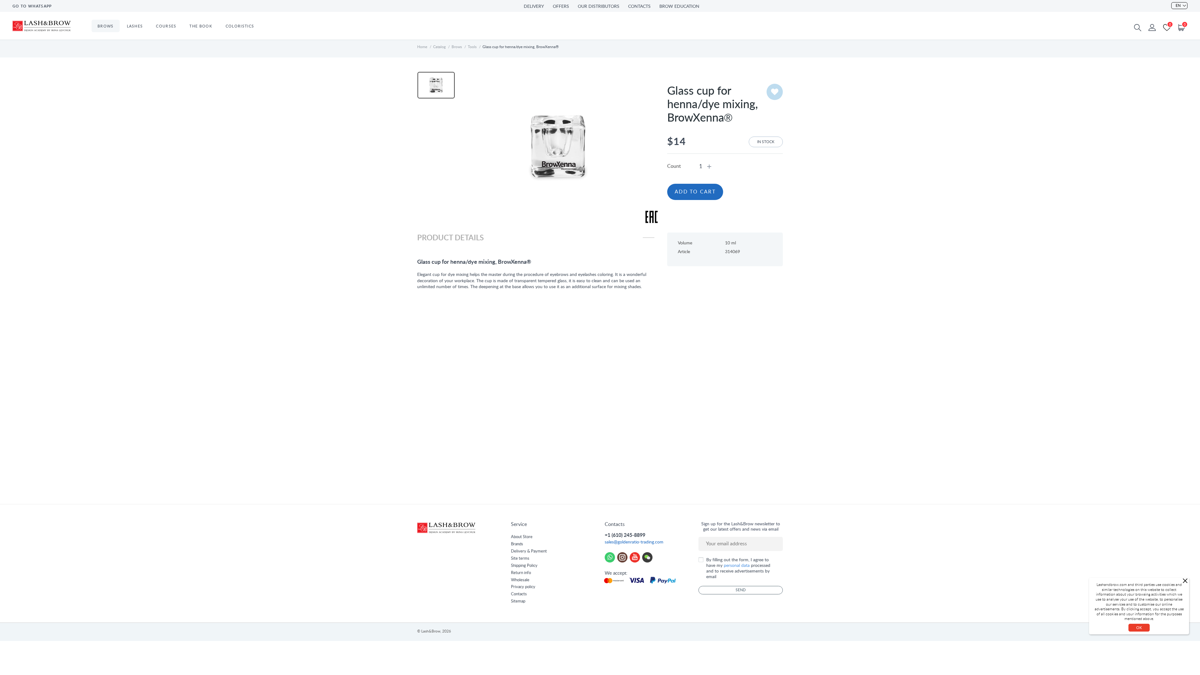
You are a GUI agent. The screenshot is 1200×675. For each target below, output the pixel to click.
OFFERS (561, 6)
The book (200, 26)
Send (741, 590)
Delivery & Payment (529, 551)
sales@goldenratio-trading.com (634, 542)
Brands (517, 544)
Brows (106, 26)
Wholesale (520, 580)
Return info (521, 573)
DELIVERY (534, 6)
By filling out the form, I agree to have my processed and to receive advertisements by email (738, 568)
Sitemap (518, 601)
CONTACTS (639, 6)
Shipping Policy (524, 566)
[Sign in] (1152, 27)
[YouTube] (635, 557)
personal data (737, 565)
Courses (166, 26)
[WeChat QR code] (647, 557)
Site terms (520, 559)
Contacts (519, 594)
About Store (521, 537)
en (1178, 6)
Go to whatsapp (32, 6)
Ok (1139, 628)
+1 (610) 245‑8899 (625, 535)
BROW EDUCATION (679, 6)
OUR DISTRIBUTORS (598, 6)
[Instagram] (622, 557)
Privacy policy (523, 587)
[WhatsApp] (610, 557)
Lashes (135, 26)
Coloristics (240, 26)
